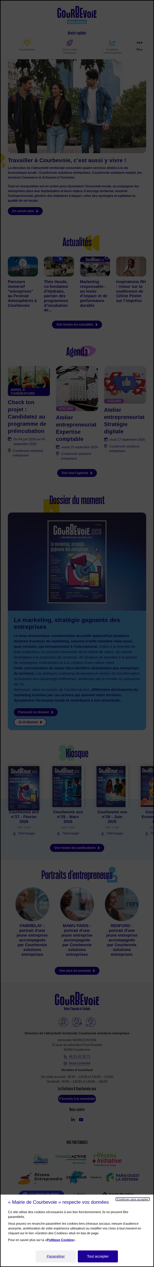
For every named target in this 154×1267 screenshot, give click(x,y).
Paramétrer (56, 1256)
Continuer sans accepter (132, 1199)
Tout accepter (98, 1256)
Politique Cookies (60, 1240)
